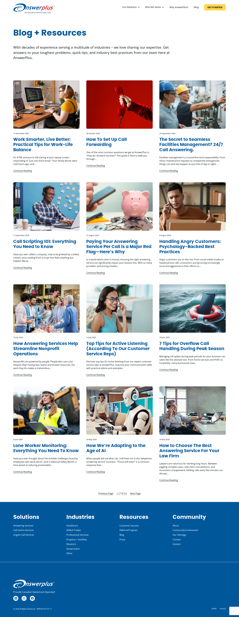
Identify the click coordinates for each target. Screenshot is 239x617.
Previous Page (105, 493)
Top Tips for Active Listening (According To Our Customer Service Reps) (118, 349)
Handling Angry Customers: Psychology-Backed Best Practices (190, 246)
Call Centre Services (23, 530)
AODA (214, 608)
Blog (196, 7)
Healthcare (72, 525)
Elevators (71, 544)
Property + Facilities (76, 539)
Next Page (135, 493)
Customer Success (129, 525)
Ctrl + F (49, 608)
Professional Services (77, 534)
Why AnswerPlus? (178, 7)
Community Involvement (185, 530)
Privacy (223, 608)
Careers (177, 544)
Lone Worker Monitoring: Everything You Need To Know (46, 448)
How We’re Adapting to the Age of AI (116, 448)
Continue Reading (22, 170)
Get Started (214, 7)
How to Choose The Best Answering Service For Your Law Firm (189, 451)
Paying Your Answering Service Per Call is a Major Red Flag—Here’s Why (118, 246)
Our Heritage (179, 534)
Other (69, 553)
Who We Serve (153, 7)
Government (73, 548)
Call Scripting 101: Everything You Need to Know (44, 244)
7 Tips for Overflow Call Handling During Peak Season (191, 346)
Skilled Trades (73, 530)
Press (122, 539)
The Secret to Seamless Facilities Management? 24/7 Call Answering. (191, 144)
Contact (177, 539)
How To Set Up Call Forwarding (106, 142)
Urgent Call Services (23, 534)
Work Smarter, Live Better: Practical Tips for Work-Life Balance (43, 144)
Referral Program (128, 530)
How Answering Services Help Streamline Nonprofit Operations (45, 349)
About (176, 525)
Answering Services (23, 525)
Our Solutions (129, 7)
